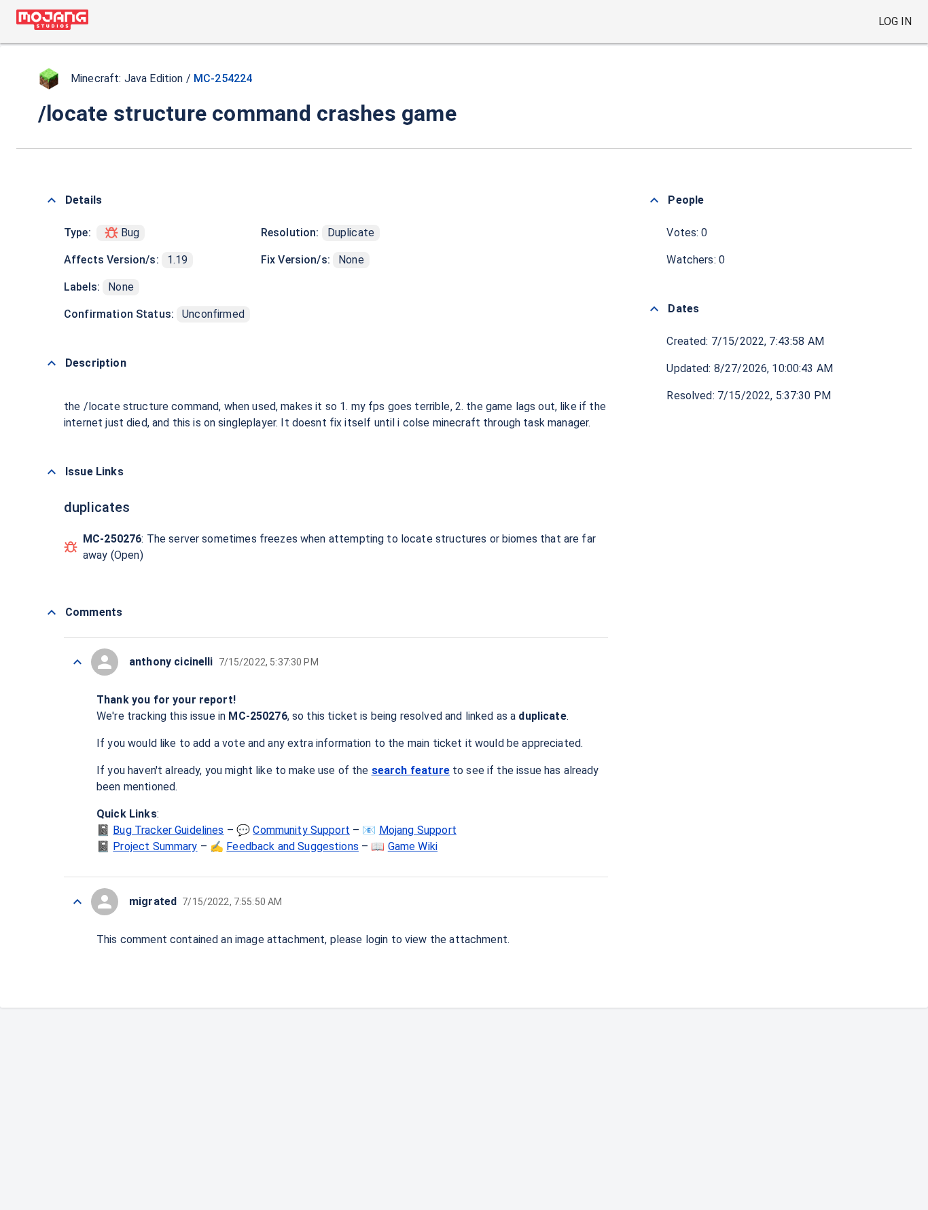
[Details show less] (51, 200)
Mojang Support (418, 830)
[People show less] (654, 200)
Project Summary (155, 846)
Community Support (301, 830)
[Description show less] (51, 363)
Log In (895, 21)
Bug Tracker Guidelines (168, 830)
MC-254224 (223, 78)
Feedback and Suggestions (292, 846)
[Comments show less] (51, 612)
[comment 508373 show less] (77, 901)
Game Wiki (413, 846)
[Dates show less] (654, 309)
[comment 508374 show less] (77, 662)
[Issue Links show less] (51, 471)
